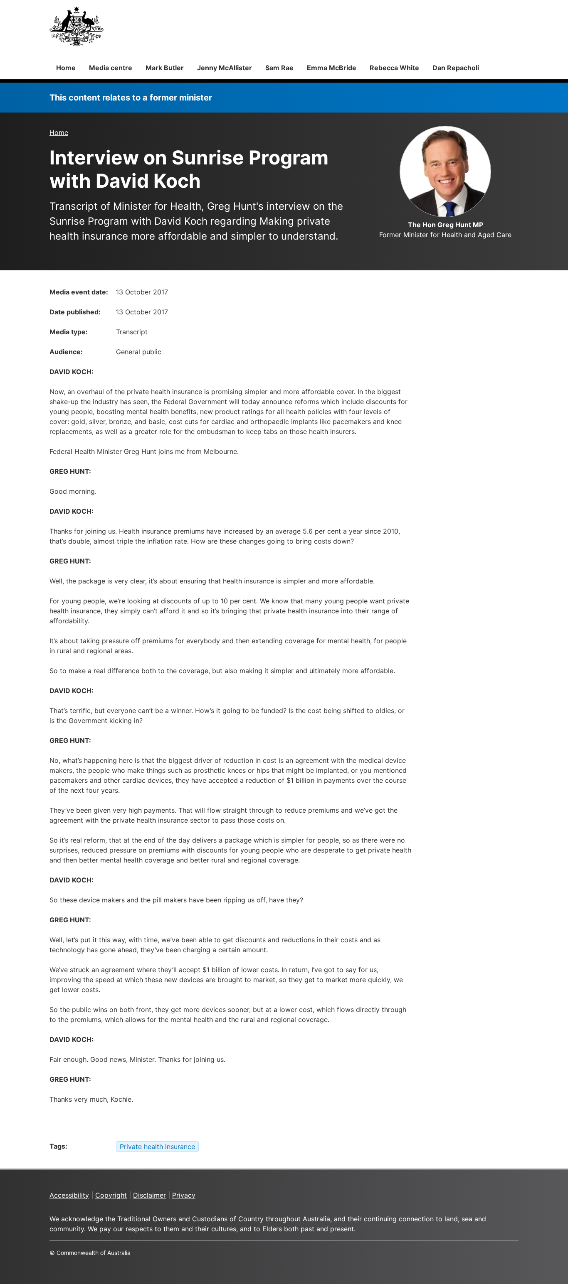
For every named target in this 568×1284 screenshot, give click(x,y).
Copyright (111, 1195)
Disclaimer (149, 1195)
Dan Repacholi (455, 68)
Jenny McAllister (224, 68)
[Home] (76, 26)
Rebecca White (394, 68)
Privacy (183, 1195)
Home (66, 68)
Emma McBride (331, 68)
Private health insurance (157, 1146)
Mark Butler (165, 68)
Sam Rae (279, 68)
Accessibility (69, 1195)
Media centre (110, 68)
